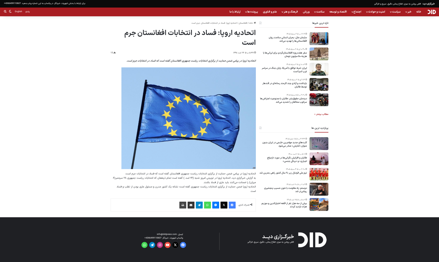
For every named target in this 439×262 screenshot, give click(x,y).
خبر (409, 12)
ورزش (306, 12)
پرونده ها (252, 12)
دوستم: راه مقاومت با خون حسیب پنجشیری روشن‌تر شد (285, 190)
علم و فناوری (270, 12)
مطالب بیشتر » (321, 114)
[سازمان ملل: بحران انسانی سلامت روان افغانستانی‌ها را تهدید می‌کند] (319, 38)
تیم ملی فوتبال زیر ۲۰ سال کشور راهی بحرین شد (283, 173)
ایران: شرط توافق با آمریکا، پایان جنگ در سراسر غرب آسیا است (284, 70)
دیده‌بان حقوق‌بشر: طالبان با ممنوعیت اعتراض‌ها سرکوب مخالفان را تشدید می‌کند (283, 100)
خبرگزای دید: (428, 4)
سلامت (320, 12)
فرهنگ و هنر (291, 12)
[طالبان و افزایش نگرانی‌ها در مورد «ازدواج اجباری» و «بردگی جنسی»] (319, 158)
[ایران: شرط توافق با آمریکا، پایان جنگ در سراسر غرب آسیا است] (319, 69)
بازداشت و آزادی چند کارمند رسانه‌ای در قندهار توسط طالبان (284, 85)
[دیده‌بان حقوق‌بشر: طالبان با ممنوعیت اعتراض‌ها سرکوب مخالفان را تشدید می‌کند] (319, 99)
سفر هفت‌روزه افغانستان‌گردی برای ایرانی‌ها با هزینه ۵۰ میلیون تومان (285, 54)
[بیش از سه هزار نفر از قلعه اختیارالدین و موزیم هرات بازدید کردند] (319, 204)
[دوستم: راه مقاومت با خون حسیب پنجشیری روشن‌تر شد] (319, 189)
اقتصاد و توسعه (338, 12)
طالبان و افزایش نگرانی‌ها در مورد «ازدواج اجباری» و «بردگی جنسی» (287, 159)
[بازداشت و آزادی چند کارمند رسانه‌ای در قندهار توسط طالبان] (319, 84)
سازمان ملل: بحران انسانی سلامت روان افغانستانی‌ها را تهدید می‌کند (288, 39)
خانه (418, 12)
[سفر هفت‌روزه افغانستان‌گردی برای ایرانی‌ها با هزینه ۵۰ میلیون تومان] (319, 53)
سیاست (396, 12)
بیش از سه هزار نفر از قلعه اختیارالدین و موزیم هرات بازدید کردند (284, 205)
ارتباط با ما (235, 12)
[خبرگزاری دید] (431, 12)
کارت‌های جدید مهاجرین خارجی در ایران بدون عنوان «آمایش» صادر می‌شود (284, 144)
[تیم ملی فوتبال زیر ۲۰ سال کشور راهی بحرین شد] (319, 174)
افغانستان (243, 23)
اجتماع (357, 12)
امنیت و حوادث (376, 12)
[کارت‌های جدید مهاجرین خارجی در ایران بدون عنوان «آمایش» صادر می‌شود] (319, 143)
